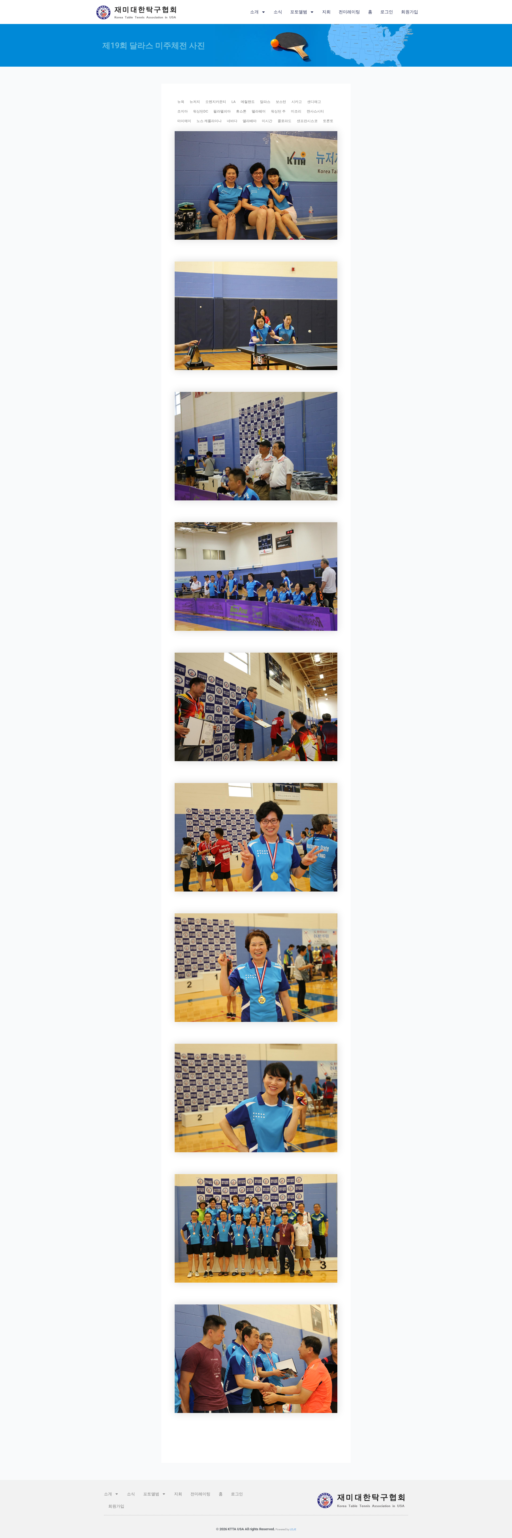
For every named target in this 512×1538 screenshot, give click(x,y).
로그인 (386, 12)
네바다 (232, 121)
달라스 (265, 102)
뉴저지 (195, 102)
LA (233, 102)
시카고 (296, 102)
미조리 (296, 111)
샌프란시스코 (307, 121)
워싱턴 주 (278, 111)
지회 (326, 12)
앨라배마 (250, 121)
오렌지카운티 (215, 102)
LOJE (293, 1529)
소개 (254, 12)
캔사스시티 (315, 111)
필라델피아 (222, 111)
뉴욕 (180, 102)
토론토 (328, 121)
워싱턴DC (200, 111)
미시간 (267, 121)
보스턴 (281, 102)
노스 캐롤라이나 (209, 121)
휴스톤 (241, 111)
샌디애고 (314, 102)
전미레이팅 (349, 12)
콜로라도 (284, 121)
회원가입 (409, 12)
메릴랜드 (248, 102)
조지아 (182, 111)
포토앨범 (298, 12)
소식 (278, 12)
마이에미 (184, 121)
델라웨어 (259, 111)
